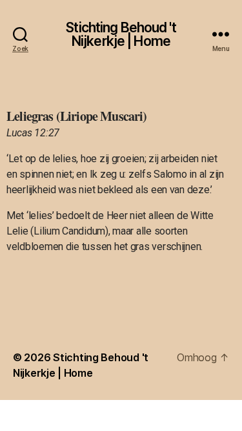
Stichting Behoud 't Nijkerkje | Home (121, 34)
